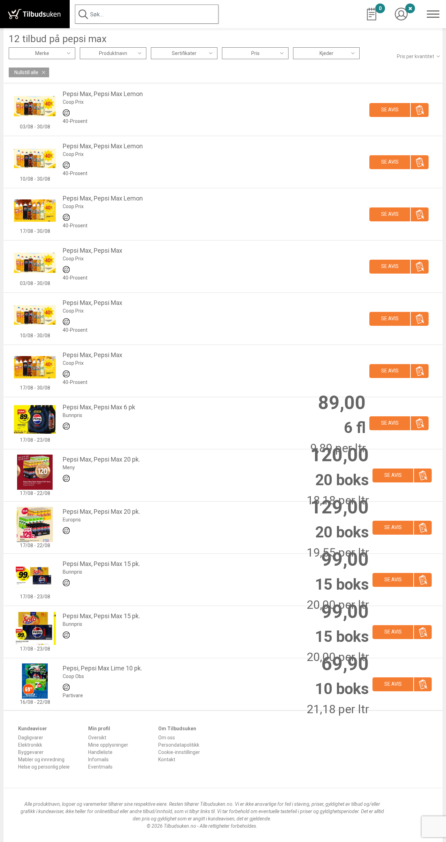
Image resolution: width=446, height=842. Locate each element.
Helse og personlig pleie (44, 767)
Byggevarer (31, 752)
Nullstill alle (26, 72)
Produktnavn (113, 53)
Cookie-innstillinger (179, 752)
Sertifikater (184, 53)
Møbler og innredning (41, 759)
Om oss (166, 737)
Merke (42, 53)
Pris (255, 53)
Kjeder (326, 53)
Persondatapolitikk (178, 745)
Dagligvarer (30, 737)
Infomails (98, 759)
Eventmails (100, 767)
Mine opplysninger (108, 745)
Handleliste (100, 752)
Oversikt (97, 737)
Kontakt (166, 759)
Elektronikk (30, 745)
